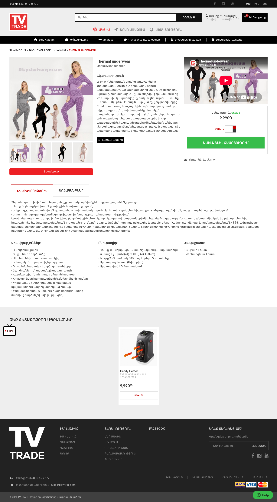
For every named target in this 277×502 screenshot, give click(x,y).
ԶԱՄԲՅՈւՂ (67, 442)
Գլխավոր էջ (17, 50)
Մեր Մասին (260, 477)
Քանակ (219, 129)
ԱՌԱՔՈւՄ (111, 442)
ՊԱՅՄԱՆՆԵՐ (113, 459)
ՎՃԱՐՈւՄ (66, 447)
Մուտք (213, 16)
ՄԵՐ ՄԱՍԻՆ (113, 436)
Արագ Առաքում (132, 30)
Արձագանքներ (71, 190)
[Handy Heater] (139, 347)
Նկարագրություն (32, 191)
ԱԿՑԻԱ (104, 30)
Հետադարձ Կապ (233, 477)
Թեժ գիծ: (24, 3)
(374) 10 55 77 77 (38, 478)
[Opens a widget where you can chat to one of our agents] (263, 495)
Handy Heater (129, 371)
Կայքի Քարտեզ (202, 477)
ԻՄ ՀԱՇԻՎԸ (68, 436)
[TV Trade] (18, 22)
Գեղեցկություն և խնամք (47, 50)
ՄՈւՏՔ (64, 453)
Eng (265, 3)
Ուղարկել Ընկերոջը (203, 159)
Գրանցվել (228, 16)
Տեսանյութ (51, 171)
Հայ (248, 3)
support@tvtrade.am (63, 484)
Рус (256, 3)
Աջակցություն (168, 30)
